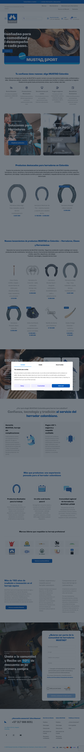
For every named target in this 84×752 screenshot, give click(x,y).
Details (40, 364)
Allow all (60, 386)
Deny (22, 386)
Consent (23, 364)
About (59, 364)
